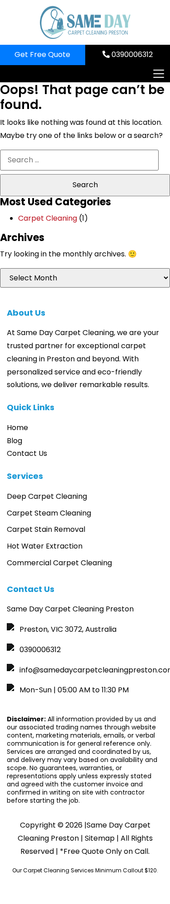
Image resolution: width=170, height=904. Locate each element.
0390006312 (131, 54)
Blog (14, 440)
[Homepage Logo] (85, 22)
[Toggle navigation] (158, 73)
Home (17, 427)
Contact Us (27, 453)
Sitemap (100, 838)
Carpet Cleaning (47, 218)
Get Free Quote (42, 54)
